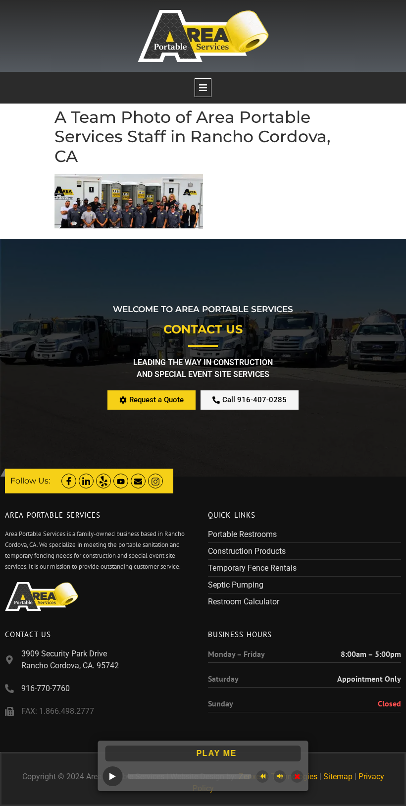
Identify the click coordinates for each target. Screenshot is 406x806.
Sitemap (338, 776)
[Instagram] (155, 481)
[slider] (190, 776)
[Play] (113, 776)
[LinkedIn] (86, 481)
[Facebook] (68, 481)
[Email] (138, 481)
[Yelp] (103, 481)
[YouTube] (120, 481)
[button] (203, 88)
